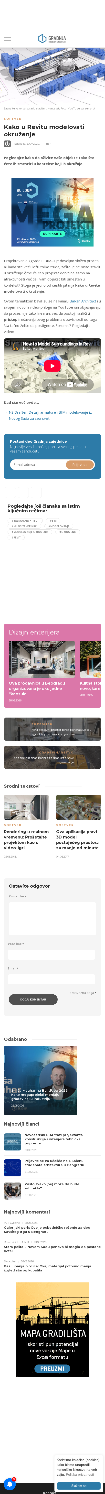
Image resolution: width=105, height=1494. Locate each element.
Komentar (18, 896)
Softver (12, 118)
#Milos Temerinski (24, 526)
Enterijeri (43, 724)
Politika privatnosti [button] (80, 1474)
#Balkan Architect (25, 520)
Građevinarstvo (56, 752)
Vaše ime (16, 944)
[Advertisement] (49, 580)
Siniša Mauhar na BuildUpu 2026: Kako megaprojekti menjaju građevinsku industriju (39, 1094)
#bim (53, 520)
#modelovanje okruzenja (29, 532)
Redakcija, (19, 143)
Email (13, 968)
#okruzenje (67, 532)
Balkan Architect (83, 301)
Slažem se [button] (78, 1486)
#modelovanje (58, 526)
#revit (16, 537)
